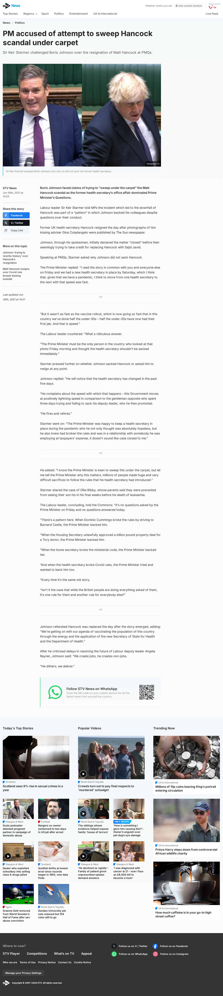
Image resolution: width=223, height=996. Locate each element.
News (6, 22)
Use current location (190, 5)
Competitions (37, 953)
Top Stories (10, 13)
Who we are (10, 962)
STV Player (11, 953)
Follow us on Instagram (174, 953)
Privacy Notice (47, 962)
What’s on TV (64, 953)
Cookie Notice (82, 962)
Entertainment (78, 13)
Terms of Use (28, 962)
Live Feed (212, 13)
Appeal (86, 953)
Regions (28, 13)
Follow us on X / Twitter (133, 946)
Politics (59, 13)
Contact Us (64, 962)
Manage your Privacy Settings (23, 972)
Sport (45, 13)
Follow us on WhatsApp (133, 953)
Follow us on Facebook (174, 946)
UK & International (105, 13)
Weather (150, 5)
